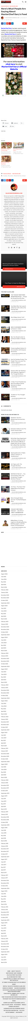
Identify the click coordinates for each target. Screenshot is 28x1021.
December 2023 (5, 658)
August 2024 (4, 637)
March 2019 (4, 809)
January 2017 (4, 878)
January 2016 (4, 909)
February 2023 (4, 685)
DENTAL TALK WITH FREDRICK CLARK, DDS (14, 986)
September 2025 (5, 603)
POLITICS (21, 1010)
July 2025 (3, 608)
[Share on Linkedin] (12, 23)
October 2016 (4, 885)
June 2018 (3, 833)
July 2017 (3, 862)
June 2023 (3, 674)
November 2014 (5, 946)
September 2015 (5, 920)
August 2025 (4, 605)
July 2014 (3, 957)
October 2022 (4, 695)
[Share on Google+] (7, 23)
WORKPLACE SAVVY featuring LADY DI (14, 1002)
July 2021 (3, 735)
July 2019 (3, 798)
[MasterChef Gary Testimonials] (6, 145)
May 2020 (3, 772)
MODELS (24, 1004)
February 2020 (4, 780)
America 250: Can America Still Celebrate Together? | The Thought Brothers (18, 372)
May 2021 (3, 740)
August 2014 (4, 954)
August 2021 (4, 732)
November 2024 (5, 629)
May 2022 (3, 708)
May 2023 (3, 677)
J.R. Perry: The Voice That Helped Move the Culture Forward (18, 488)
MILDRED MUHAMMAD (19, 988)
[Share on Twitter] (5, 23)
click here (10, 64)
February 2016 (4, 907)
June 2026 (3, 579)
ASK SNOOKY (19, 1012)
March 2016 (4, 904)
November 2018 (5, 819)
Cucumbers (10, 175)
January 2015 (4, 941)
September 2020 (5, 761)
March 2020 (4, 777)
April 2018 (3, 838)
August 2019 (4, 796)
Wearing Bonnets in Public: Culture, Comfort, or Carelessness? (18, 454)
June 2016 (3, 896)
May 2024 (3, 645)
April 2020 (3, 774)
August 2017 (4, 859)
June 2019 (3, 801)
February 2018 (4, 843)
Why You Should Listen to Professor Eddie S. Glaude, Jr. (18, 338)
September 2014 (5, 952)
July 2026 (3, 576)
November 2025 (5, 597)
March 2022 (4, 714)
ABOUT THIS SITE (16, 971)
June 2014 (3, 959)
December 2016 (5, 880)
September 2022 (5, 698)
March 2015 (4, 936)
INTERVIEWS (17, 1004)
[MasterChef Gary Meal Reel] (6, 159)
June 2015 (3, 928)
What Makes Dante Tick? (17, 317)
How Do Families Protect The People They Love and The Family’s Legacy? (19, 361)
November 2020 (5, 756)
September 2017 (5, 856)
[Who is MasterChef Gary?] (18, 145)
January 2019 (4, 814)
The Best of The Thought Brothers (18, 395)
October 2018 (4, 822)
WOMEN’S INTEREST (14, 1006)
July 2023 (3, 671)
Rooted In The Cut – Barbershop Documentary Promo (18, 419)
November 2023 (5, 661)
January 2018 (4, 846)
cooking (5, 175)
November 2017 (5, 851)
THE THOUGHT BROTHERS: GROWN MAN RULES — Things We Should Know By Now (19, 296)
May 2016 (3, 899)
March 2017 (4, 872)
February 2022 (4, 716)
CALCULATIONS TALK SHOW (14, 975)
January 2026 (4, 592)
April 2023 (3, 679)
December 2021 (5, 722)
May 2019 (3, 804)
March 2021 (4, 745)
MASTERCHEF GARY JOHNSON (14, 973)
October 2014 (4, 949)
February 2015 (4, 938)
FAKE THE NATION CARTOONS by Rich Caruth (14, 997)
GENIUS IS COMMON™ (8, 988)
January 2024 (4, 656)
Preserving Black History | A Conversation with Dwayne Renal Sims (18, 350)
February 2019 (4, 811)
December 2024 (5, 627)
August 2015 (4, 922)
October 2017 (4, 854)
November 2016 (5, 883)
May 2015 (3, 930)
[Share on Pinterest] (10, 23)
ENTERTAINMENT (10, 1012)
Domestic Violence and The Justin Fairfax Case (18, 429)
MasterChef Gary (16, 173)
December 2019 (5, 785)
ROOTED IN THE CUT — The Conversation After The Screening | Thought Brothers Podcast (18, 476)
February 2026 (4, 590)
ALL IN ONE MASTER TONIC (14, 977)
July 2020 (3, 767)
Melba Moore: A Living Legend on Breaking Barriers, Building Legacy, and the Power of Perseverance (19, 523)
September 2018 (5, 825)
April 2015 (3, 933)
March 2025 (4, 619)
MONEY (14, 984)
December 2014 (5, 944)
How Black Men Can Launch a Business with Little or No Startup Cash (18, 307)
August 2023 (4, 669)
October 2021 (4, 727)
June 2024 (3, 642)
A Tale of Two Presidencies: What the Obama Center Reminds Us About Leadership (18, 384)
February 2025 (4, 621)
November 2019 (5, 788)
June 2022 (3, 706)
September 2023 (5, 666)
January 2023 (4, 687)
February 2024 (4, 653)
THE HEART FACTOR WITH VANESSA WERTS (14, 999)
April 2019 (3, 806)
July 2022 (3, 703)
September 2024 (5, 634)
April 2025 (3, 616)
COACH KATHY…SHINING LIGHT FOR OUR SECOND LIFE (14, 994)
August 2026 (4, 574)
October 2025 (4, 600)
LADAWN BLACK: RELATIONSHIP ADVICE (14, 1008)
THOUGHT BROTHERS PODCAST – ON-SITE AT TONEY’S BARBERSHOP (17, 510)
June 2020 (3, 769)
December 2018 (5, 817)
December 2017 (5, 848)
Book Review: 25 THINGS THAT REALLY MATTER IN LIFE (14, 979)
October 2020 (4, 759)
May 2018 (3, 835)
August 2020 (4, 764)
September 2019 (5, 793)
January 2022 (4, 719)
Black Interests (7, 173)
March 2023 (4, 682)
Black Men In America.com (12, 17)
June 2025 (3, 611)
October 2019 (4, 790)
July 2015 (3, 925)
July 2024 (3, 640)
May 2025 (3, 613)
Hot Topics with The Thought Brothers (16, 464)
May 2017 (3, 867)
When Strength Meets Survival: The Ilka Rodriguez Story (18, 499)
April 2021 (3, 743)
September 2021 (5, 730)
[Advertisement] (14, 549)
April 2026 (3, 584)
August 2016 (4, 891)
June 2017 (3, 864)
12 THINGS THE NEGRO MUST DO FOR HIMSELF (14, 982)
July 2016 (3, 893)
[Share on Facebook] (2, 23)
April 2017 (3, 870)
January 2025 (4, 624)
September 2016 (5, 888)
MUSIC (14, 1001)
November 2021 (5, 724)
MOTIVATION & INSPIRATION (11, 1010)
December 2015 (5, 912)
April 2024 (3, 648)
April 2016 (3, 901)
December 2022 (5, 690)
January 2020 (4, 782)
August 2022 (4, 701)
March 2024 (4, 650)
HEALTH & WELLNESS (7, 1004)
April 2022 (3, 711)
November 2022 (5, 693)
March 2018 (4, 841)
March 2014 (4, 962)
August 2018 (4, 827)
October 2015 (4, 917)
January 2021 (4, 751)
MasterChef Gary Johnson (20, 175)
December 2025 (5, 595)
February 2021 (4, 748)
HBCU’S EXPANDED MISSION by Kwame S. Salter (18, 328)
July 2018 (3, 830)
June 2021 (3, 737)
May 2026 (3, 582)
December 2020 (5, 753)
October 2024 (4, 632)
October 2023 (4, 664)
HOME (8, 971)
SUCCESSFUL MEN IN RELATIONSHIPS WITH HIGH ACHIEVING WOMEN (14, 990)
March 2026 (4, 587)
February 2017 (4, 875)
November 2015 (5, 915)
